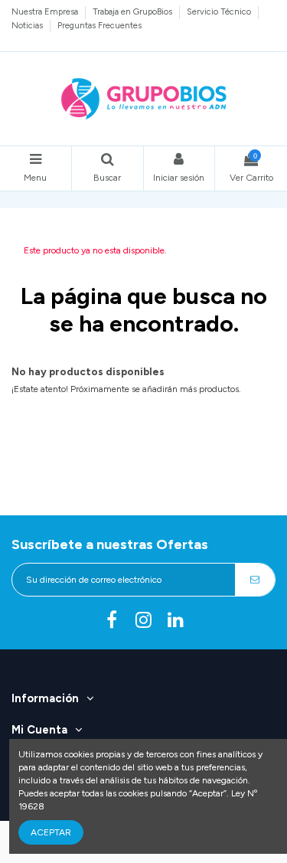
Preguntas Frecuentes (99, 25)
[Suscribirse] (255, 580)
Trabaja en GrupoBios (133, 11)
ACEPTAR (51, 832)
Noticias (28, 25)
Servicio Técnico (220, 11)
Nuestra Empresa (45, 11)
